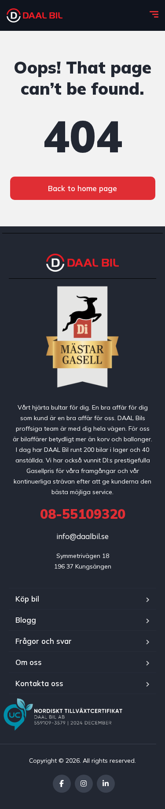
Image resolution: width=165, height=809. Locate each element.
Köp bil (27, 598)
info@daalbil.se (82, 536)
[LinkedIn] (106, 784)
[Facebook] (62, 784)
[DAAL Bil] (34, 15)
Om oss (28, 662)
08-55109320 (82, 514)
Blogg (25, 619)
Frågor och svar (43, 641)
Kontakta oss (39, 683)
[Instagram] (84, 784)
